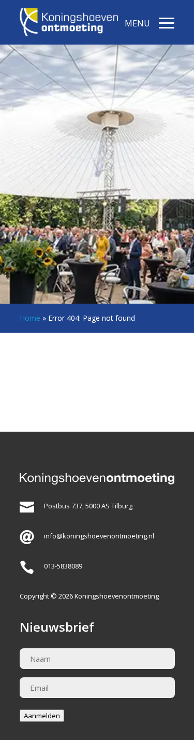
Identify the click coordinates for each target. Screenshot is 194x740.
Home (30, 318)
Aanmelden (42, 715)
